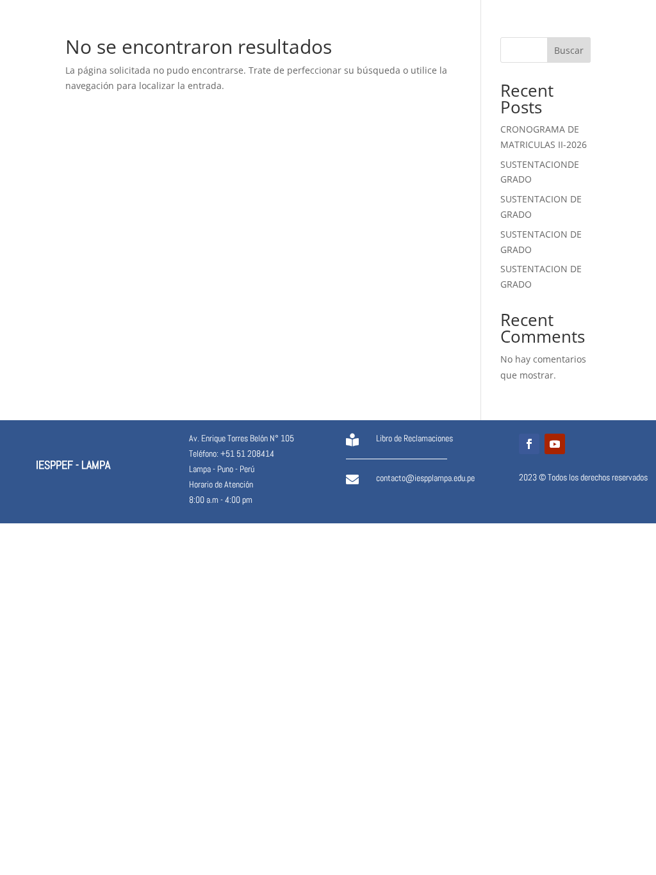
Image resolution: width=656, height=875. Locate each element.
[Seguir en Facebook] (529, 444)
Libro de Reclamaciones (414, 438)
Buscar (569, 50)
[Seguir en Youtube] (555, 444)
